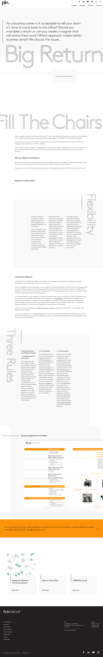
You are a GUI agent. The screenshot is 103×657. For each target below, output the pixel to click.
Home (2, 21)
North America (8, 629)
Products (82, 5)
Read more (15, 590)
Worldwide (7, 639)
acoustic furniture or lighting (46, 308)
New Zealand (7, 622)
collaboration (59, 298)
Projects (90, 5)
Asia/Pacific (7, 627)
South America (8, 632)
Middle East (7, 634)
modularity (48, 383)
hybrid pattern (38, 314)
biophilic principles (64, 402)
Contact (98, 5)
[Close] (100, 1)
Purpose (74, 5)
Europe (6, 637)
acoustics (65, 370)
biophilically (66, 383)
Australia (6, 624)
